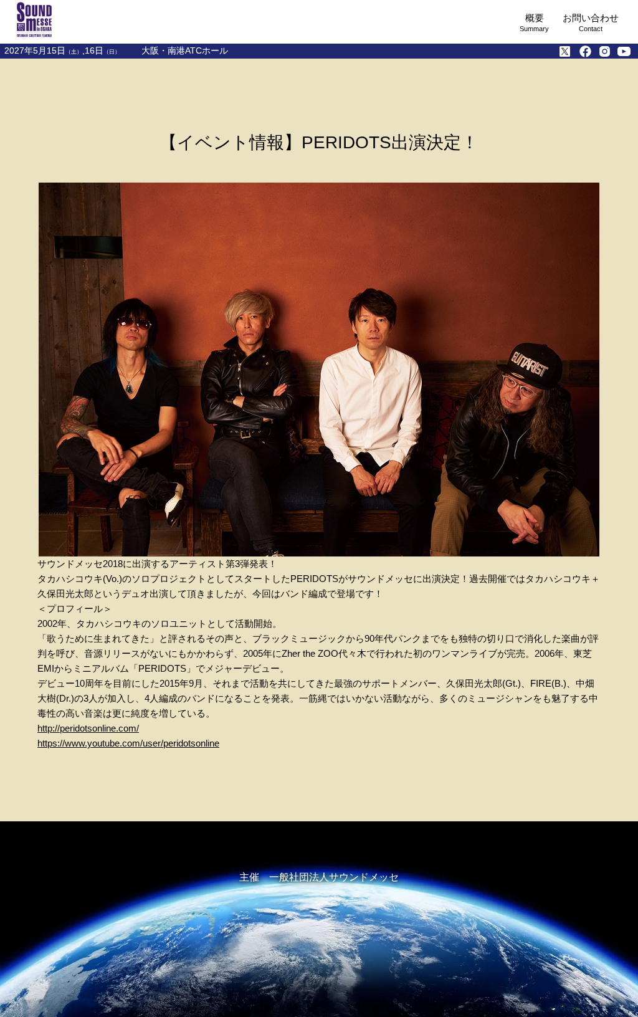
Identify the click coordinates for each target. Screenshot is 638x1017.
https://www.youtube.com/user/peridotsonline (128, 743)
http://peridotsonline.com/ (88, 728)
